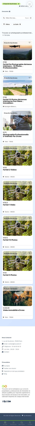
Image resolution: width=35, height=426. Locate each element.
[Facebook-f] (3, 401)
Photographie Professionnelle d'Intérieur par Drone (15, 135)
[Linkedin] (8, 401)
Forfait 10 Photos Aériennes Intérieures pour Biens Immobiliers (15, 101)
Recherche (13, 424)
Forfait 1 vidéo (9, 205)
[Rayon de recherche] (28, 18)
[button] (29, 4)
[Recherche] (13, 422)
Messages (22, 424)
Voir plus (7, 35)
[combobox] (14, 18)
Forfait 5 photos (10, 275)
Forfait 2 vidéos (10, 170)
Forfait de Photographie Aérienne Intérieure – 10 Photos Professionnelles (17, 66)
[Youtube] (10, 401)
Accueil (5, 424)
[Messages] (22, 422)
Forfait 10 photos (10, 240)
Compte (30, 424)
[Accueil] (5, 422)
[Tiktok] (6, 401)
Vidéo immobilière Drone (13, 310)
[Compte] (30, 422)
